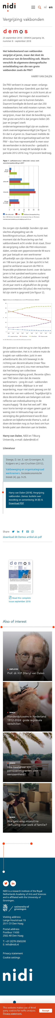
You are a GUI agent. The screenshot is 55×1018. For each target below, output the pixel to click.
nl (45, 7)
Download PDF (16, 503)
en (51, 7)
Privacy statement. (12, 1013)
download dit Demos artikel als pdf (22, 537)
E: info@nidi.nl (11, 944)
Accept (45, 1010)
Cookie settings (11, 957)
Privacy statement (13, 953)
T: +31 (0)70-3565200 (14, 941)
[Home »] (8, 7)
